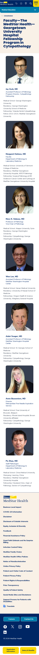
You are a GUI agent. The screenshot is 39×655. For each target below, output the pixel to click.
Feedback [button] (7, 531)
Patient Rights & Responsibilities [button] (16, 580)
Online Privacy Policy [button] (11, 566)
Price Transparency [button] (11, 585)
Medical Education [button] (8, 10)
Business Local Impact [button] (12, 507)
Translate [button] (11, 606)
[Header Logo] (6, 2)
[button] (16, 3)
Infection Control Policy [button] (12, 547)
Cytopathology (8, 16)
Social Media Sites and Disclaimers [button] (17, 595)
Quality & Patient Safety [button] (13, 590)
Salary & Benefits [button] (28, 650)
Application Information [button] (11, 650)
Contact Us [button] (28, 619)
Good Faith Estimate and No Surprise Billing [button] (18, 541)
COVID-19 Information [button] (12, 512)
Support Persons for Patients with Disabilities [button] (17, 600)
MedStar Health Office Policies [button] (15, 557)
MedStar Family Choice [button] (12, 552)
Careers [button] (11, 619)
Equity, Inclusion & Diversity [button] (14, 526)
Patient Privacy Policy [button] (12, 576)
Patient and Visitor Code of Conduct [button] (17, 571)
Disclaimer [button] (7, 516)
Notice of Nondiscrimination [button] (14, 561)
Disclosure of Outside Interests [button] (15, 521)
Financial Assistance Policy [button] (14, 536)
